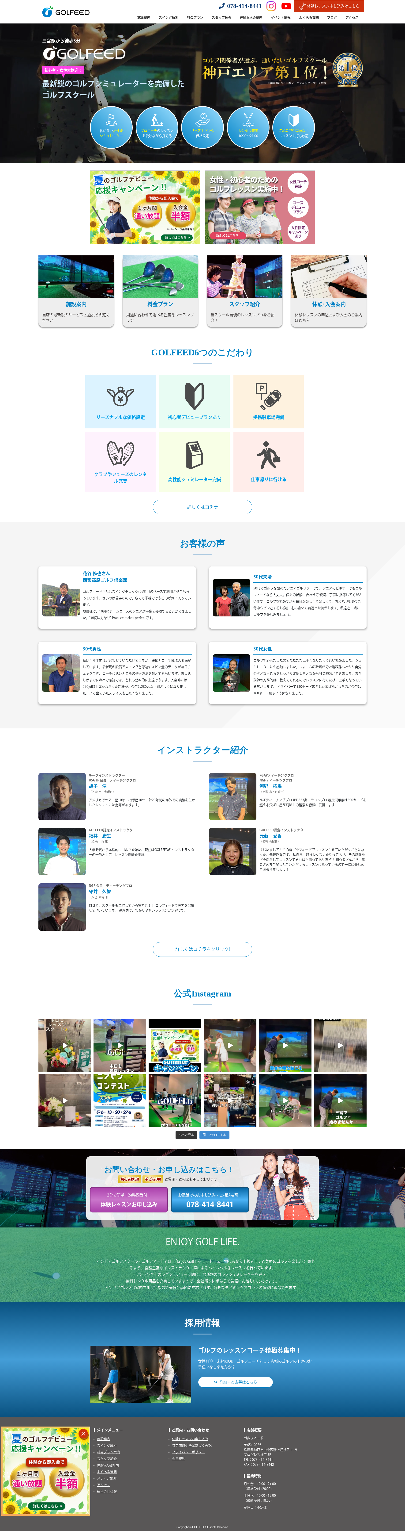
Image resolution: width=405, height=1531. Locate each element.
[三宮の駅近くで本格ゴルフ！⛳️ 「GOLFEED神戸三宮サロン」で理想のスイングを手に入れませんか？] (175, 1100)
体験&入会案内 (108, 1465)
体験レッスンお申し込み (190, 1439)
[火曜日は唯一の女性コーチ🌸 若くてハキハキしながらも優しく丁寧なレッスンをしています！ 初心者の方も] (230, 1045)
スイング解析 (107, 1445)
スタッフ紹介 (107, 1458)
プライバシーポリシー (188, 1452)
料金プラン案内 (108, 1452)
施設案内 (103, 1439)
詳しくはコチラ (202, 507)
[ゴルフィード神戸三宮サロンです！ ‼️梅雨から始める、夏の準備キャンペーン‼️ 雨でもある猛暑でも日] (64, 1100)
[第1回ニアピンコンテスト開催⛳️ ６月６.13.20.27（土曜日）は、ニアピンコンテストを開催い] (120, 1100)
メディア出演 (106, 1478)
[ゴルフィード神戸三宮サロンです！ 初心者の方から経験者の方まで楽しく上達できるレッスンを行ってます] (340, 1100)
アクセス (103, 1485)
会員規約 (178, 1458)
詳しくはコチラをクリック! (202, 949)
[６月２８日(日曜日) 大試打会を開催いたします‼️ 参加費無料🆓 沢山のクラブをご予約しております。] (340, 1045)
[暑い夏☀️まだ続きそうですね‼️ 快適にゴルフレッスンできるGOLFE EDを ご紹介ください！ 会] (64, 1045)
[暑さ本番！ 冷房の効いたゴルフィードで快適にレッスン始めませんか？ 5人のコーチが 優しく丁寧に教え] (285, 1045)
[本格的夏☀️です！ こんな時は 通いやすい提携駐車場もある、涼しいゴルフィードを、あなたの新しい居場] (120, 1045)
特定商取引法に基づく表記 (192, 1445)
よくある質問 (107, 1471)
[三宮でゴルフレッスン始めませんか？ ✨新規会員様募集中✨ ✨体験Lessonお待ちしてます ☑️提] (285, 1100)
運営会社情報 (107, 1491)
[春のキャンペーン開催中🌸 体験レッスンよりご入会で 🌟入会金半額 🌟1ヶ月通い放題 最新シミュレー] (230, 1100)
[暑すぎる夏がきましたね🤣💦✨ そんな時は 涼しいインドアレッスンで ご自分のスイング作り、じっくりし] (175, 1045)
